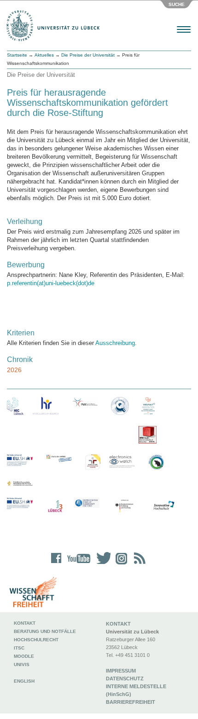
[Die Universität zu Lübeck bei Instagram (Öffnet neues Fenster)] (120, 564)
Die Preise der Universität (88, 55)
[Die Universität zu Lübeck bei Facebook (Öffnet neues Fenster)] (56, 564)
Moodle (24, 656)
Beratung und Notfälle (45, 631)
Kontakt (24, 623)
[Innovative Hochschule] (163, 505)
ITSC (19, 647)
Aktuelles (44, 55)
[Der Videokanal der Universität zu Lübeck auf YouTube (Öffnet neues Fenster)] (77, 564)
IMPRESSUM (121, 670)
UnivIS (21, 664)
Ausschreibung (115, 342)
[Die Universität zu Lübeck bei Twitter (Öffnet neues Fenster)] (101, 564)
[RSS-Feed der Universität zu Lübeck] (138, 564)
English (25, 681)
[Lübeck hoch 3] (55, 507)
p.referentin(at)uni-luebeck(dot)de (50, 283)
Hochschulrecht (36, 639)
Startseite (17, 55)
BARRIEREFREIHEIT (130, 702)
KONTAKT (118, 624)
